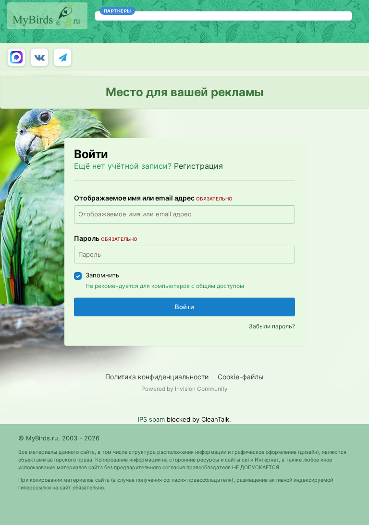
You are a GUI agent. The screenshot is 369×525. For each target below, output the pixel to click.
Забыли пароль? (272, 326)
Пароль (105, 238)
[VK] (39, 57)
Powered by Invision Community (184, 388)
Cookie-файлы (241, 377)
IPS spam (151, 419)
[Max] (16, 57)
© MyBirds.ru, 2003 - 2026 (58, 438)
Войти (184, 307)
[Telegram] (62, 57)
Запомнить (102, 275)
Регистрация (198, 166)
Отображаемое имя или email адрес (153, 198)
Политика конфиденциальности (157, 377)
